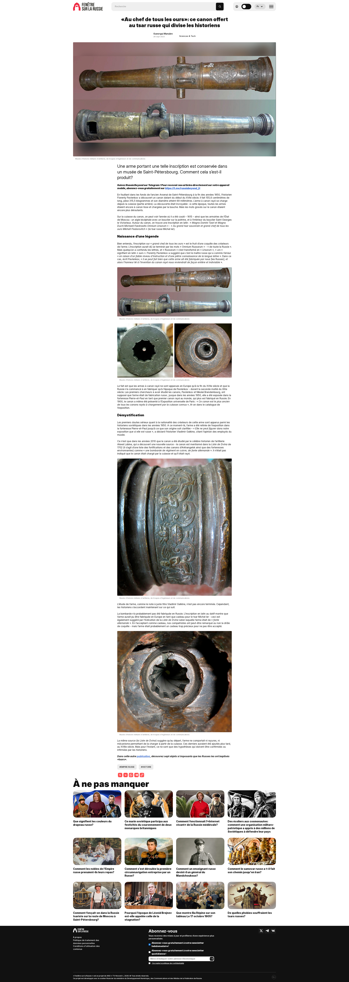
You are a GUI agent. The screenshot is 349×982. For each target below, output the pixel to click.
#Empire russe (126, 767)
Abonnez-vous (163, 931)
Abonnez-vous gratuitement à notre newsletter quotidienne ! (178, 952)
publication (143, 756)
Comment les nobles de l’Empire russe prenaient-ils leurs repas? (93, 870)
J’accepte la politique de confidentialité (168, 963)
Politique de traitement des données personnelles (86, 941)
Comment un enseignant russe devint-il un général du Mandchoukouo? (196, 872)
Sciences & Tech (187, 36)
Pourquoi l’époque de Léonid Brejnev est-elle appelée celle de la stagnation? (148, 916)
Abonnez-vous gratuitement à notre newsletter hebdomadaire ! (178, 945)
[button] (214, 5)
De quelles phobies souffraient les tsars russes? (250, 914)
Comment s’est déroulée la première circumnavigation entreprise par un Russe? (148, 872)
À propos (77, 937)
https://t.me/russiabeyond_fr (182, 188)
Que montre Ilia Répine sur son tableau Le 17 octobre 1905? (195, 914)
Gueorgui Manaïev (163, 33)
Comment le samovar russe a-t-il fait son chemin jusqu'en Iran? (251, 870)
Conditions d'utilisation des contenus (86, 947)
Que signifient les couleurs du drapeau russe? (92, 823)
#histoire (146, 767)
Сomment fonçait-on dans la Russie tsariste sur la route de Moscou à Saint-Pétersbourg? (96, 916)
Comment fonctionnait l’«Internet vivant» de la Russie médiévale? (197, 823)
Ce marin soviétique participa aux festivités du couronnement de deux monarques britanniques (148, 825)
